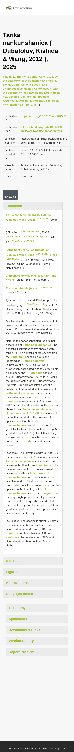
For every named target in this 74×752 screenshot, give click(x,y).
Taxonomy (17, 608)
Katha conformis (33, 360)
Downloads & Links (24, 630)
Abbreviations (17, 583)
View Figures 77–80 (16, 236)
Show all (10, 196)
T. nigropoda (34, 372)
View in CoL (43, 219)
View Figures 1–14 (30, 231)
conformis (12, 536)
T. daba (27, 441)
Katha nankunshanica (37, 344)
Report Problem (21, 652)
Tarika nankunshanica (20, 460)
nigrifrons (12, 532)
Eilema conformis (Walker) (22, 288)
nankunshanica (16, 425)
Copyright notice (19, 594)
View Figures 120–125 (23, 241)
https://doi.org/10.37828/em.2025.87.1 (45, 116)
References (15, 561)
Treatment (14, 206)
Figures (12, 572)
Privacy (54, 748)
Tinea (53, 254)
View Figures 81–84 (37, 236)
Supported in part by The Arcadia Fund (28, 748)
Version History (21, 641)
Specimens (18, 619)
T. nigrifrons (18, 356)
